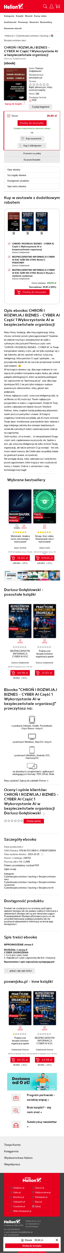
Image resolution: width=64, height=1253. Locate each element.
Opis (13, 169)
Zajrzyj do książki (13, 104)
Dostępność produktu (18, 180)
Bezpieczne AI (46, 887)
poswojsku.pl (35, 77)
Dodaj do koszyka (31, 123)
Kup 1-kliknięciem (32, 145)
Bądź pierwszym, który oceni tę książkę (40, 88)
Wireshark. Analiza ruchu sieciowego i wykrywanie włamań (20, 540)
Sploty (38, 1206)
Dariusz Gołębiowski (36, 69)
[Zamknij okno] (57, 1240)
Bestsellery (46, 22)
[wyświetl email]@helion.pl (21, 1232)
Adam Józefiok (20, 548)
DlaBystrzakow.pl (43, 1192)
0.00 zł (47, 673)
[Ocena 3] (37, 84)
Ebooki (28, 16)
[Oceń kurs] (13, 820)
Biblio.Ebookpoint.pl (22, 1211)
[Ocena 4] (40, 84)
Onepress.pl (18, 1188)
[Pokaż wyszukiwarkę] (45, 6)
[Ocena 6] (47, 84)
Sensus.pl (39, 1188)
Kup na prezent (33, 138)
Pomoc (42, 780)
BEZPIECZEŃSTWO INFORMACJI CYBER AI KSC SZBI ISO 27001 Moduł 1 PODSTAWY (33, 260)
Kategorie (9, 16)
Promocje (23, 22)
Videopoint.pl (19, 1202)
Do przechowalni (32, 160)
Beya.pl (38, 1202)
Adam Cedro (44, 548)
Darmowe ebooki (13, 28)
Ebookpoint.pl (41, 1197)
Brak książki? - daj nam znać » (39, 1110)
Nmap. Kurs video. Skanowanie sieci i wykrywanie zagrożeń (44, 540)
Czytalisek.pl (19, 1206)
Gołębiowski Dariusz (20, 1050)
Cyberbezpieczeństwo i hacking (20, 876)
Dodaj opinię (34, 821)
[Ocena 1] (30, 84)
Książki (19, 16)
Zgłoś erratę (10, 869)
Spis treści (16, 186)
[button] (55, 505)
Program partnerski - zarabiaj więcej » (41, 1097)
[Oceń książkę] (41, 84)
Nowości (34, 22)
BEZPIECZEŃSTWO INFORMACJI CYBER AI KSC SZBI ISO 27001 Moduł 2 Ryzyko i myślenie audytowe (33, 273)
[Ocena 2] (33, 84)
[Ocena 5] (44, 84)
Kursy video (40, 16)
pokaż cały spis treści (21, 970)
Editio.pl (17, 1192)
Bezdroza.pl (18, 1197)
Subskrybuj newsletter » (42, 1124)
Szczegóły (16, 175)
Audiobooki (10, 22)
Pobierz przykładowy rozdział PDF (21, 865)
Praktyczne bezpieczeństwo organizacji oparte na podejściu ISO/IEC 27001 (20, 1043)
